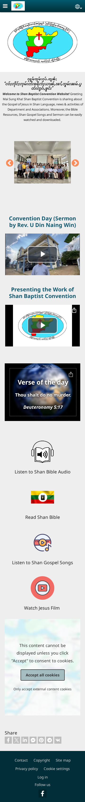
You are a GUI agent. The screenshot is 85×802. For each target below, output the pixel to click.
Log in (43, 777)
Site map (63, 760)
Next (75, 163)
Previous (10, 163)
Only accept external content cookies (42, 689)
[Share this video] (74, 239)
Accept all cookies (43, 675)
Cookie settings (57, 768)
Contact (21, 760)
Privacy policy (26, 768)
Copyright (42, 760)
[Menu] (8, 6)
